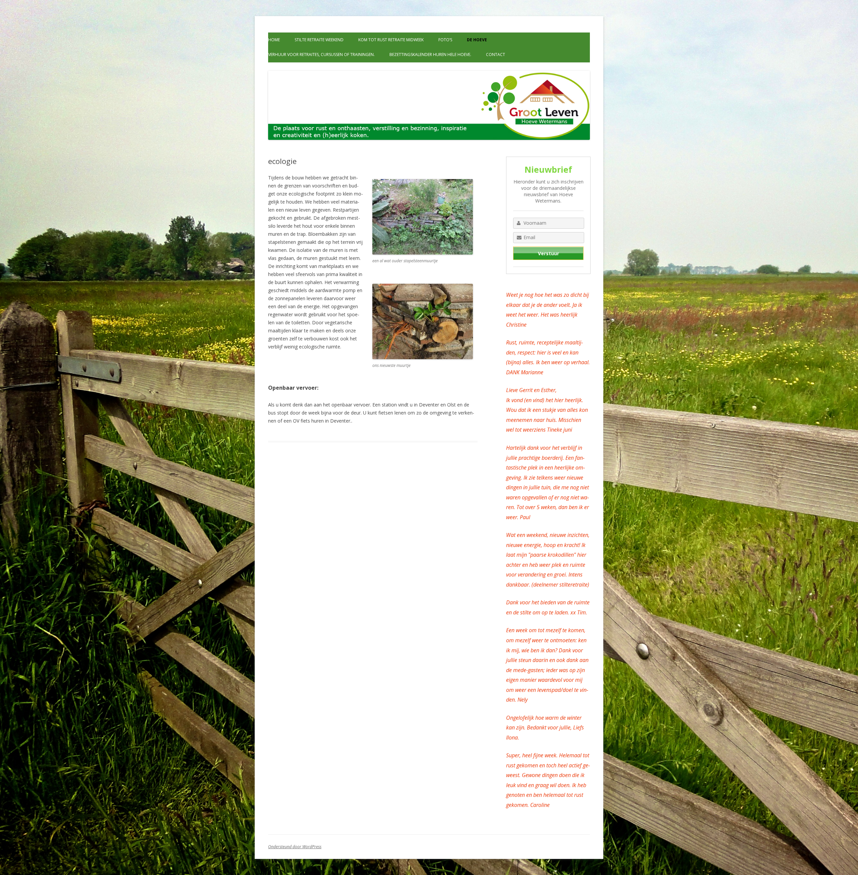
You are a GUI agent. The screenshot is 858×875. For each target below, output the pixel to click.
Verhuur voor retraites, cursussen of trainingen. (321, 54)
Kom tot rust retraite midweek (391, 40)
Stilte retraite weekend (319, 40)
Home (274, 40)
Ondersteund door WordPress (294, 847)
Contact (495, 54)
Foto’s (445, 40)
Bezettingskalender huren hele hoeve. (430, 54)
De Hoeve (477, 40)
